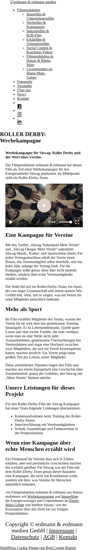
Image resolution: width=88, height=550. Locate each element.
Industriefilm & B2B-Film (38, 33)
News (21, 94)
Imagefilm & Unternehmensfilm (40, 16)
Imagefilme (69, 496)
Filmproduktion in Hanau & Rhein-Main (40, 60)
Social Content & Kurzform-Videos (40, 50)
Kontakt (23, 98)
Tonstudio (24, 86)
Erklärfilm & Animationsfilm (38, 41)
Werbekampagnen (40, 496)
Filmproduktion (28, 10)
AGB (49, 537)
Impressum (61, 531)
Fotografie (24, 82)
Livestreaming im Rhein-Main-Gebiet (39, 73)
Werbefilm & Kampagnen (36, 25)
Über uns (24, 90)
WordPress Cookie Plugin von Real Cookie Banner (38, 548)
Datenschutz (25, 537)
